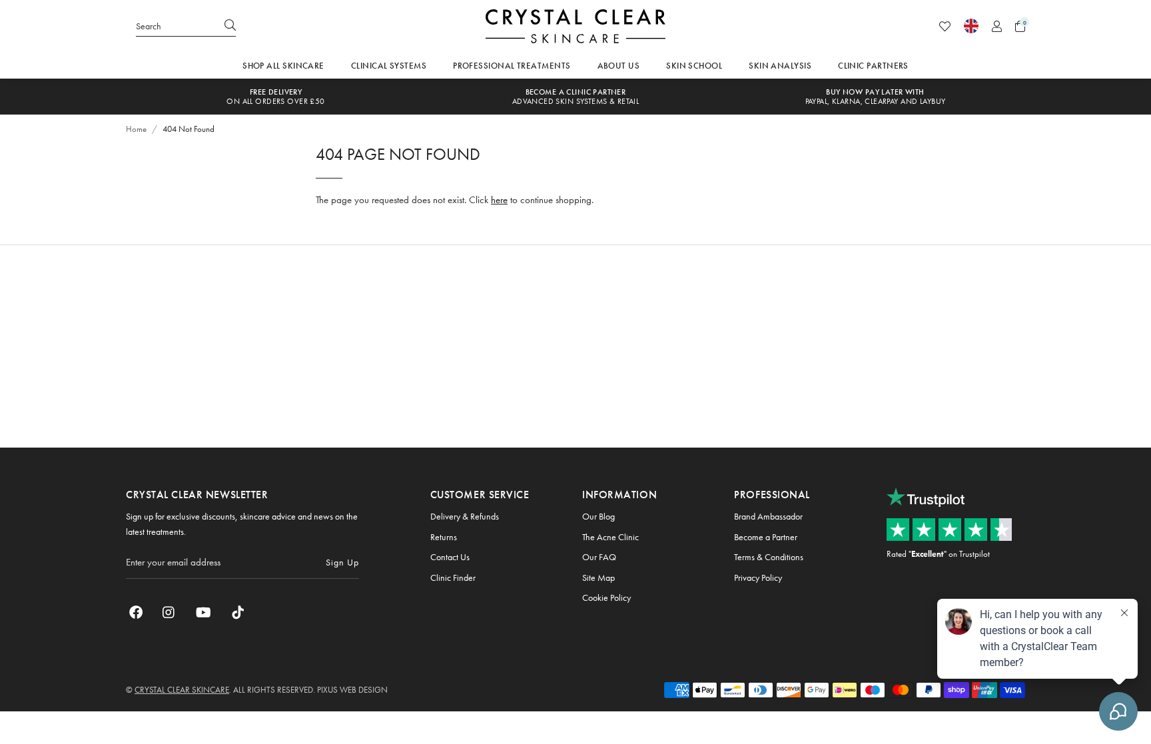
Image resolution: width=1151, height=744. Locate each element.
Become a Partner (765, 537)
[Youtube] (203, 612)
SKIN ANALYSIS (780, 65)
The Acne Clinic (610, 537)
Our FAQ (599, 557)
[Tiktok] (237, 612)
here (499, 199)
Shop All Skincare (283, 65)
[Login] (997, 26)
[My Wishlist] (945, 26)
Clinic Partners (873, 65)
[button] (1020, 26)
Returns (443, 537)
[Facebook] (136, 612)
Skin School (694, 65)
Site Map (598, 577)
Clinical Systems (388, 65)
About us (618, 65)
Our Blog (598, 516)
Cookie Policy (606, 597)
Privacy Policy (758, 577)
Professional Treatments (511, 65)
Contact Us (450, 557)
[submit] (230, 26)
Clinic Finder (453, 577)
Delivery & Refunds (464, 516)
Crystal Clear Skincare (575, 26)
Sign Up (342, 562)
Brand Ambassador (768, 516)
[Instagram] (169, 612)
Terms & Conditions (768, 557)
